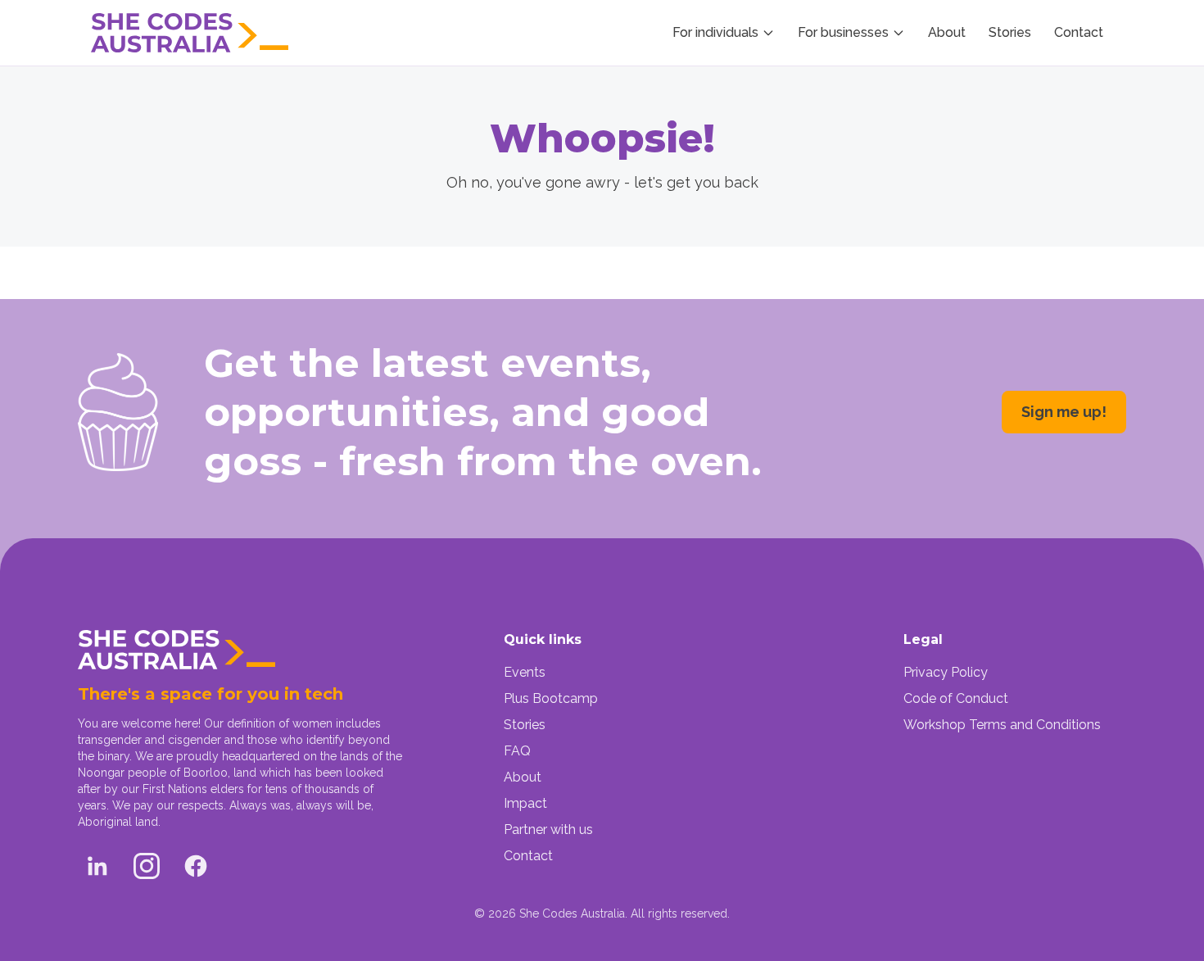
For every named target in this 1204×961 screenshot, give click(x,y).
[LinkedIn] (97, 866)
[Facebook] (195, 866)
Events (524, 672)
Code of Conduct (955, 698)
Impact (525, 803)
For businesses (843, 32)
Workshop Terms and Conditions (1002, 724)
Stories (1010, 32)
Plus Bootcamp (551, 698)
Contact (1078, 32)
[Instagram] (146, 866)
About (947, 32)
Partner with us (548, 829)
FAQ (517, 751)
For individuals (715, 32)
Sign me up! (1064, 411)
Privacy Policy (945, 672)
